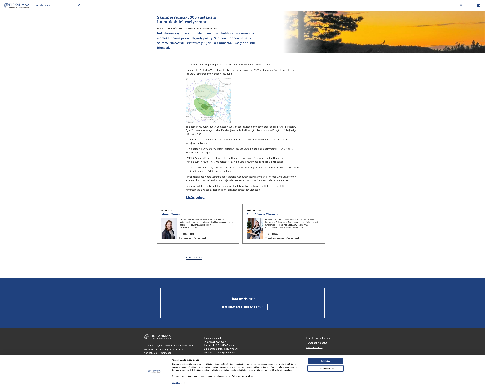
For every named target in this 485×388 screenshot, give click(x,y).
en (464, 5)
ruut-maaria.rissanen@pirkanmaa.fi (283, 238)
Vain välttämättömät (325, 368)
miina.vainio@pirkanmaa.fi (195, 238)
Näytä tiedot (177, 383)
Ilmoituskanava (314, 347)
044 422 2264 (273, 234)
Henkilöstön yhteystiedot (319, 338)
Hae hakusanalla (42, 5)
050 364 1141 (188, 234)
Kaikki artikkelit (194, 257)
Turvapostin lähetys (316, 342)
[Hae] (79, 5)
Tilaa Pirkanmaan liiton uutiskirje (241, 306)
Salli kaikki (325, 361)
